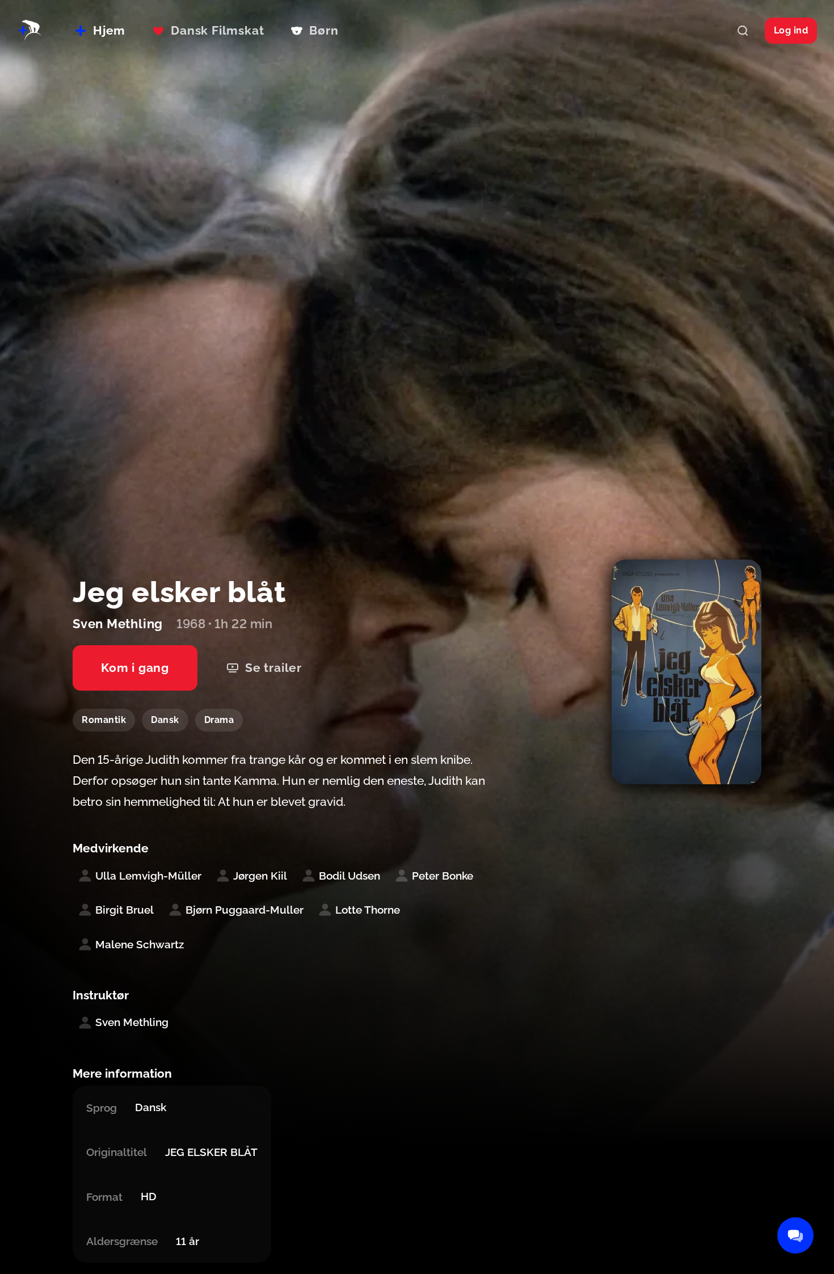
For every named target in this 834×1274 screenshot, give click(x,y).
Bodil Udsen (349, 875)
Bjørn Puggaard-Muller (245, 909)
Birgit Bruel (124, 909)
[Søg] (743, 31)
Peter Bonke (442, 875)
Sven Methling (132, 1022)
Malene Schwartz (139, 944)
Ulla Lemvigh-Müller (148, 875)
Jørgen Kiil (260, 875)
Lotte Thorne (367, 909)
